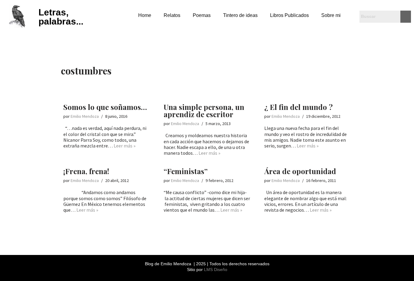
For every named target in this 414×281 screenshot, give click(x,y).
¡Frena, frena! (86, 171)
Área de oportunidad (300, 171)
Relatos (172, 15)
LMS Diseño (215, 269)
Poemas (202, 15)
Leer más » (124, 146)
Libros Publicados (289, 15)
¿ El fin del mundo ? (298, 107)
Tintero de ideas (240, 15)
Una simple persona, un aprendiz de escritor (204, 110)
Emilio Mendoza (85, 116)
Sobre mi (331, 15)
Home (144, 15)
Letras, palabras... (60, 16)
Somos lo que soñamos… (105, 107)
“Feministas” (186, 171)
